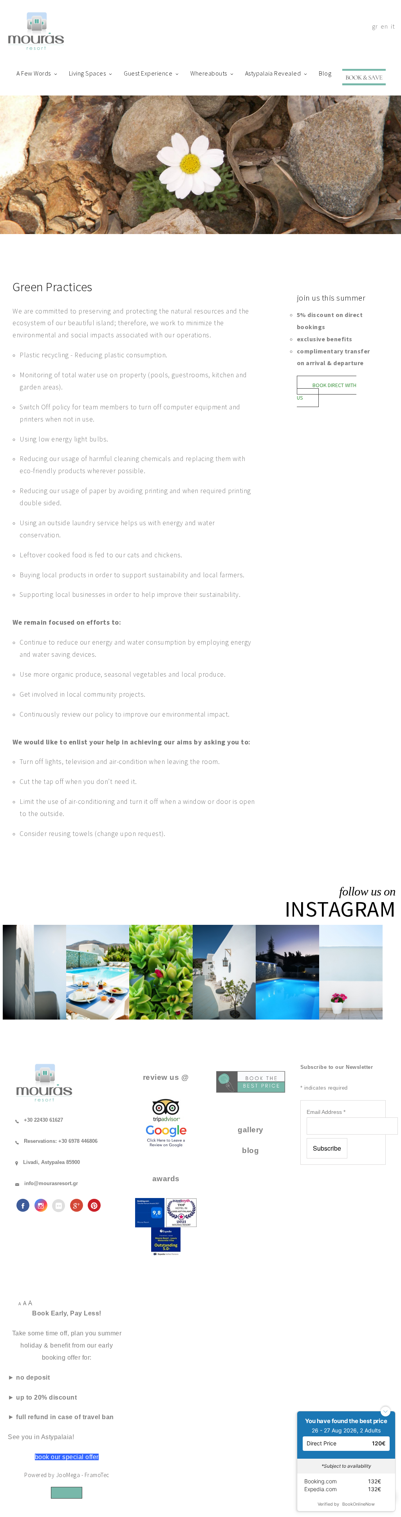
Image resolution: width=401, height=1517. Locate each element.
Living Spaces (87, 73)
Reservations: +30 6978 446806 (61, 1141)
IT (392, 26)
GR (375, 26)
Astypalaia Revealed (273, 73)
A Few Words (33, 73)
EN (384, 26)
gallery (251, 1130)
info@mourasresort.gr (51, 1183)
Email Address (326, 1112)
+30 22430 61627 (43, 1120)
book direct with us (326, 391)
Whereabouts (208, 73)
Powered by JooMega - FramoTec (66, 1475)
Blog (325, 73)
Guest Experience (148, 73)
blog (250, 1150)
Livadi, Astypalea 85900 (51, 1162)
